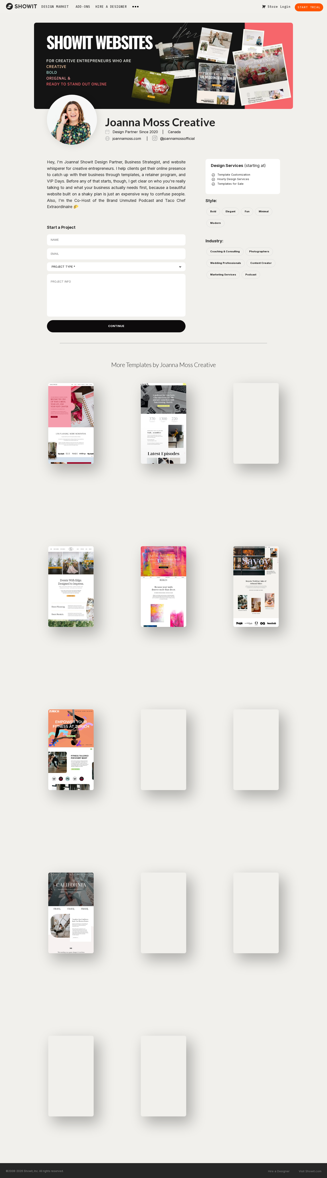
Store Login (279, 7)
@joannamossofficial (177, 138)
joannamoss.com (126, 138)
